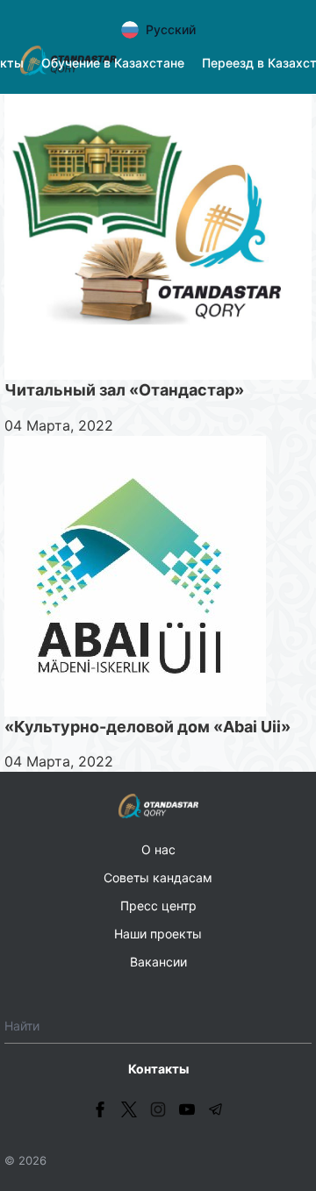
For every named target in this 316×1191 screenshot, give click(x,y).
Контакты (158, 1068)
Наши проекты (158, 933)
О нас (158, 849)
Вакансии (158, 961)
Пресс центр (158, 905)
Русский (171, 29)
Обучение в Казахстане (112, 62)
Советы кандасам (158, 877)
